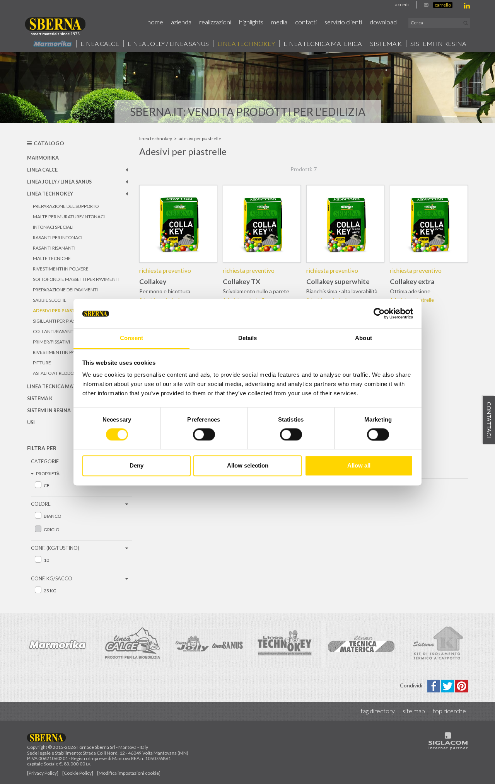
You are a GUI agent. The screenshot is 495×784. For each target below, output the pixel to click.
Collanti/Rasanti (54, 331)
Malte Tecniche (52, 258)
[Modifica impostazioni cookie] (128, 773)
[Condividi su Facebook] (434, 685)
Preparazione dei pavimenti (65, 290)
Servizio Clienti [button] (343, 22)
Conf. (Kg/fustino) (55, 548)
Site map (414, 710)
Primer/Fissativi (51, 342)
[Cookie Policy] (77, 773)
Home (155, 22)
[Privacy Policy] (42, 773)
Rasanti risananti (54, 248)
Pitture (42, 363)
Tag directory (377, 710)
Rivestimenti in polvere (61, 269)
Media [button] (279, 22)
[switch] (204, 434)
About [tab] (363, 338)
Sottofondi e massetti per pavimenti (76, 279)
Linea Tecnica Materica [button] (322, 43)
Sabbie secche (50, 300)
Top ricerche (449, 710)
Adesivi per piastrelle (61, 310)
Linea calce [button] (99, 43)
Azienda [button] (181, 22)
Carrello (443, 5)
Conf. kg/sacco (51, 579)
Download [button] (383, 22)
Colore (41, 504)
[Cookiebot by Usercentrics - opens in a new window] (379, 313)
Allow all (358, 466)
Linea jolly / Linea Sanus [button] (168, 43)
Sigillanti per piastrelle (61, 321)
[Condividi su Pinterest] (461, 685)
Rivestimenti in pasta (57, 352)
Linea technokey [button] (246, 43)
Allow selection (247, 466)
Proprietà (48, 473)
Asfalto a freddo (53, 373)
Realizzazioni (215, 22)
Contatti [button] (306, 22)
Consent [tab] (131, 338)
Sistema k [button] (386, 43)
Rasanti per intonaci (57, 237)
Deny (136, 466)
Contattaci (489, 420)
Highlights (251, 22)
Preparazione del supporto (66, 206)
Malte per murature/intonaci (69, 216)
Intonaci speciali (53, 227)
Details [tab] (247, 338)
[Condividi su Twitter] (448, 685)
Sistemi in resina (438, 43)
